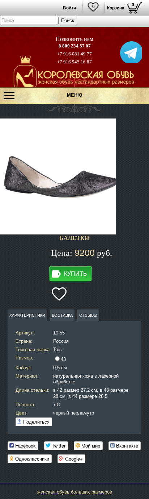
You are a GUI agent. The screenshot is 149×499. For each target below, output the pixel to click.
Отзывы (88, 315)
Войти (69, 8)
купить (75, 274)
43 (63, 359)
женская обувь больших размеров (74, 492)
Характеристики (27, 315)
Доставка (62, 315)
